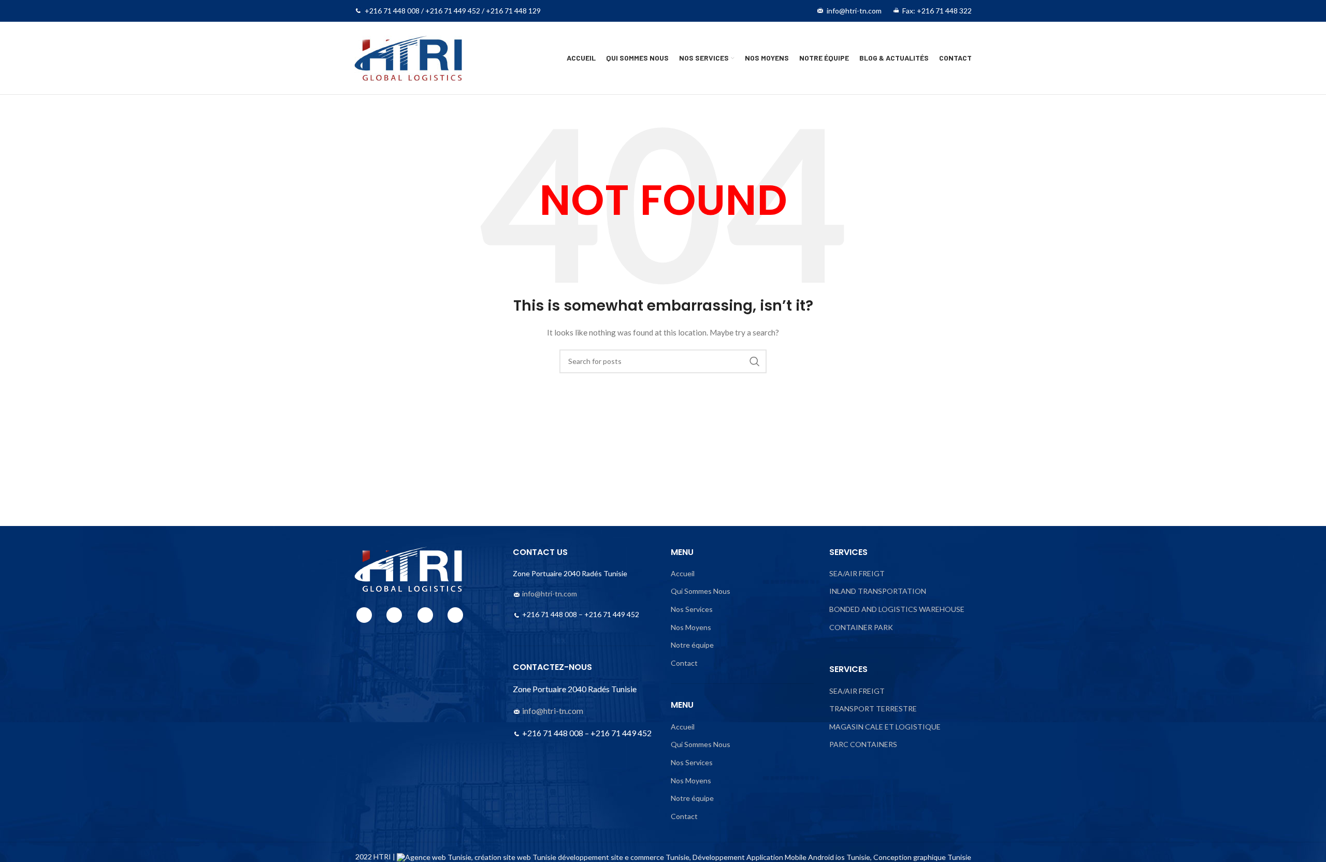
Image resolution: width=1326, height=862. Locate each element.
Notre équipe (692, 644)
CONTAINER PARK (861, 627)
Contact (684, 663)
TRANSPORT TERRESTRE (873, 708)
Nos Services (692, 609)
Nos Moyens (691, 627)
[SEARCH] (755, 361)
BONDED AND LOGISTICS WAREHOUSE (896, 609)
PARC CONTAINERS (863, 744)
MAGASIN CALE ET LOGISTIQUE (885, 726)
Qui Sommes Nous (700, 591)
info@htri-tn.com (549, 593)
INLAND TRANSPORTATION (877, 591)
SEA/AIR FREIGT (857, 573)
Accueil (683, 573)
